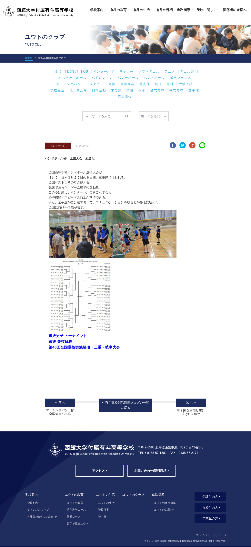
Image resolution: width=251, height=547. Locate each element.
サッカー (126, 71)
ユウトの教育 (75, 502)
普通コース (73, 516)
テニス (170, 71)
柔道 (130, 90)
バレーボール (128, 77)
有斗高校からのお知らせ (42, 516)
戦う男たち (78, 90)
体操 (111, 84)
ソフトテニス (149, 71)
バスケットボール (72, 77)
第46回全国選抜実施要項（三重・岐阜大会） (86, 347)
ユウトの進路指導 (165, 502)
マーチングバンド (70, 84)
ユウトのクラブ (133, 494)
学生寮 (102, 516)
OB (85, 71)
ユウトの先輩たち (165, 509)
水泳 (142, 90)
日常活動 (99, 90)
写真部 (144, 84)
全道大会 (127, 84)
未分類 (116, 90)
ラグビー (96, 84)
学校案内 (32, 502)
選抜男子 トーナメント (68, 336)
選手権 (193, 90)
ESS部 (72, 71)
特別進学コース (76, 509)
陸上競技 (125, 96)
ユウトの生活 (106, 502)
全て (58, 71)
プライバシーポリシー (210, 535)
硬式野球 (157, 90)
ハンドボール (154, 77)
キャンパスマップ (38, 509)
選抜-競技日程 (60, 342)
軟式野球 (176, 90)
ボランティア (180, 77)
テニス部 (187, 71)
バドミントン (102, 77)
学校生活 (57, 90)
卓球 (170, 84)
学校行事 (103, 509)
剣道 (158, 84)
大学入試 (186, 84)
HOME (29, 58)
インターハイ (104, 71)
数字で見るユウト (78, 523)
